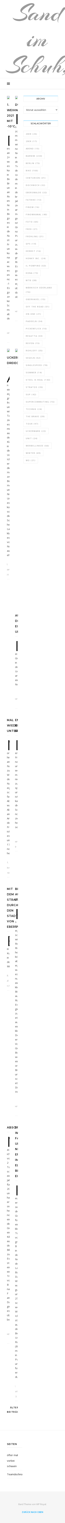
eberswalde (36, 192)
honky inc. (36, 258)
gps (31, 243)
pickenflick (36, 328)
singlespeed (37, 365)
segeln (33, 358)
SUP (31, 394)
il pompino (36, 265)
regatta (34, 336)
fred (32, 229)
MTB (31, 280)
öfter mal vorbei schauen (12, 1460)
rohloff (34, 350)
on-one (33, 314)
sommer (34, 372)
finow (33, 207)
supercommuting (40, 401)
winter (33, 453)
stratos (34, 387)
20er (31, 134)
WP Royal (41, 1504)
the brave (35, 416)
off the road (38, 306)
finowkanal (36, 214)
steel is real (38, 379)
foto (32, 221)
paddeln (34, 321)
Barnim (34, 156)
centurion (36, 178)
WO (31, 460)
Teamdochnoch (16, 1474)
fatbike (34, 199)
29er (31, 141)
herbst (33, 251)
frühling (35, 236)
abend (33, 148)
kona (32, 273)
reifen (33, 343)
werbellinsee (37, 445)
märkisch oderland (39, 289)
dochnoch (35, 185)
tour (32, 423)
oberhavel (36, 299)
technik (34, 409)
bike (32, 170)
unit (32, 438)
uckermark (36, 431)
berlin (33, 163)
